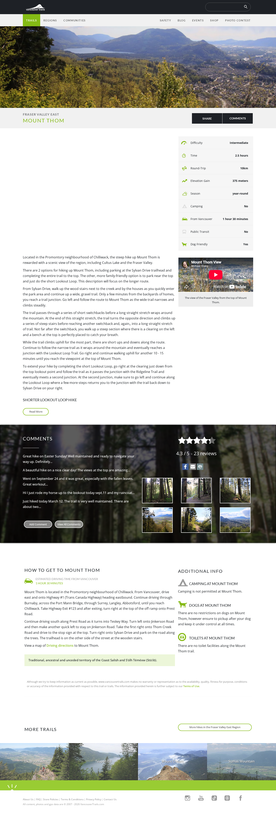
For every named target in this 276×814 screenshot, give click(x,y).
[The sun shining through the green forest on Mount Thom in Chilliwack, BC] (157, 490)
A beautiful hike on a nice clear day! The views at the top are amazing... (76, 470)
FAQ (38, 799)
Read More (35, 411)
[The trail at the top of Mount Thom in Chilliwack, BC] (235, 490)
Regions (50, 20)
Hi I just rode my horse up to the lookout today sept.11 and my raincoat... (79, 493)
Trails (31, 20)
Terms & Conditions (72, 799)
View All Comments (68, 524)
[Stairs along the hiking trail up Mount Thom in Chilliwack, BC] (196, 490)
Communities (74, 20)
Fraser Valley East (41, 114)
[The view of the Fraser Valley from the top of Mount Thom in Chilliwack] (235, 520)
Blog (181, 20)
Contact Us (110, 799)
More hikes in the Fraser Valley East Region (214, 727)
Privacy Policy (93, 799)
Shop (214, 20)
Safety (165, 20)
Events (198, 20)
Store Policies (50, 799)
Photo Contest (238, 20)
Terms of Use (191, 686)
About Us (28, 799)
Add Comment (38, 524)
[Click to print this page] (200, 466)
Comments (238, 118)
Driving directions (60, 645)
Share (207, 118)
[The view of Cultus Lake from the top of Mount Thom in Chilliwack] (157, 520)
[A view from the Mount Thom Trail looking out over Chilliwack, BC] (196, 520)
